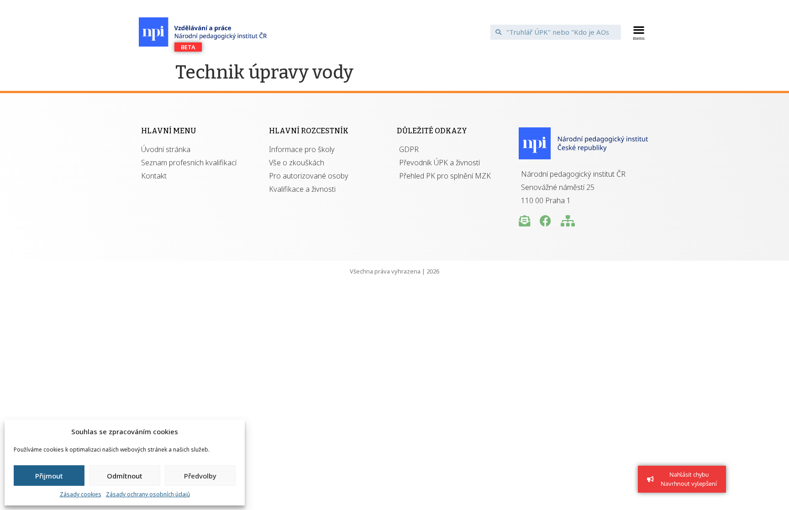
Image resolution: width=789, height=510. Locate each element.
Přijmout (49, 475)
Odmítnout (124, 475)
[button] (639, 32)
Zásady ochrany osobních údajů (148, 494)
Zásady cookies (80, 494)
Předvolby (200, 475)
